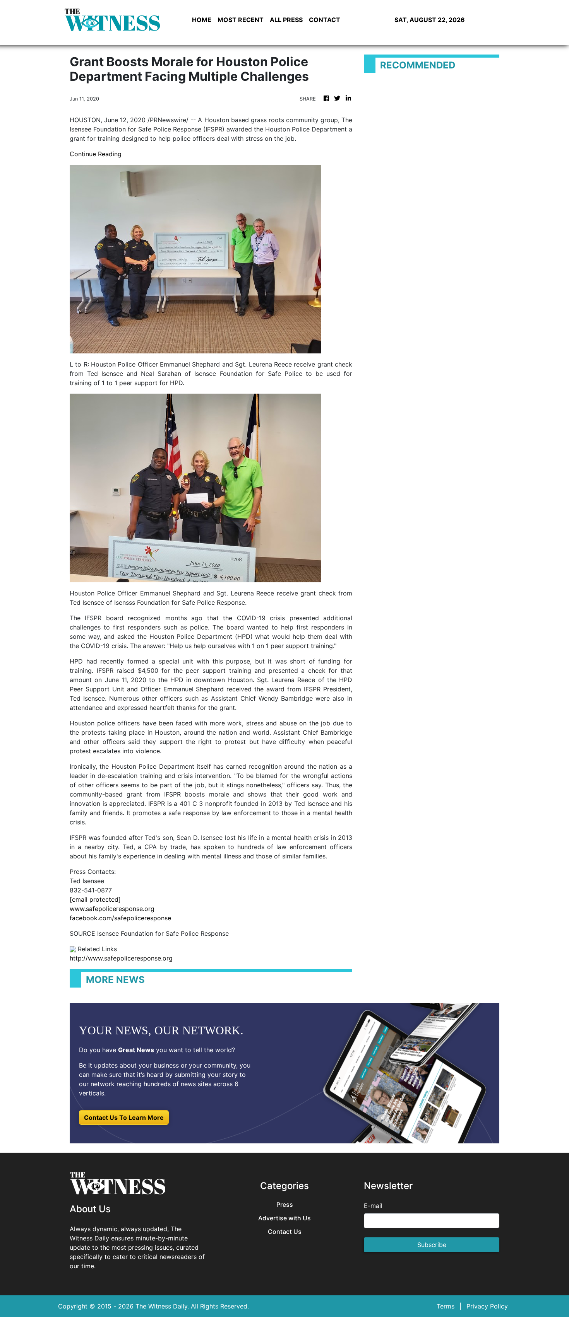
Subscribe (431, 1245)
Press (284, 1204)
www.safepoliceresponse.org (112, 909)
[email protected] (95, 899)
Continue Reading (96, 154)
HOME (201, 20)
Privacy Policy (487, 1306)
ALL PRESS (286, 20)
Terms (445, 1306)
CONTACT (324, 20)
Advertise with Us (284, 1218)
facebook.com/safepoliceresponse (120, 918)
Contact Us (285, 1231)
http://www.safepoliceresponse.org (121, 958)
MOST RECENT (241, 20)
